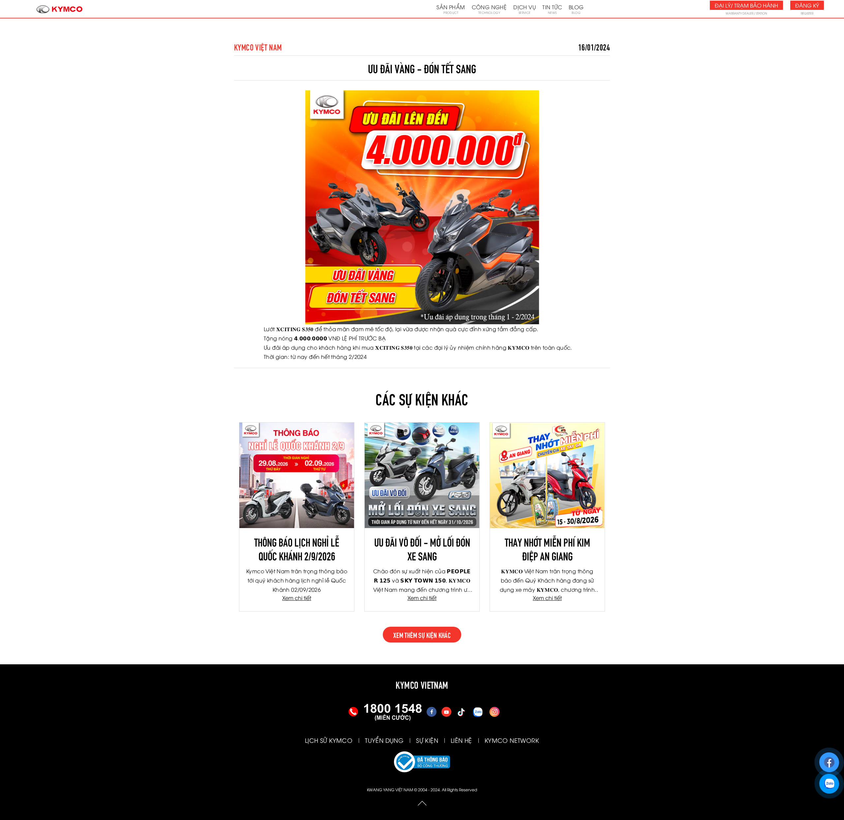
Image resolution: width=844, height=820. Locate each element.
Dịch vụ (524, 9)
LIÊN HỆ (461, 740)
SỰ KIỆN (427, 740)
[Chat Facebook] (829, 759)
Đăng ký (807, 5)
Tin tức (552, 9)
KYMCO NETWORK (512, 740)
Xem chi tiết (296, 597)
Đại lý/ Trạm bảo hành (746, 5)
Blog (576, 9)
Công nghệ (489, 9)
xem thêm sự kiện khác (422, 635)
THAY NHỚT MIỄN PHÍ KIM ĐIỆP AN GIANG (547, 548)
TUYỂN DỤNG (384, 740)
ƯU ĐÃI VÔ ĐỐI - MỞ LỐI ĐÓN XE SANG (422, 548)
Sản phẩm (451, 9)
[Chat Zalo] (829, 780)
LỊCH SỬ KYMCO (328, 740)
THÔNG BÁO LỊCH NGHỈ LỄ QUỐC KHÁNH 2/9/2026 (296, 548)
